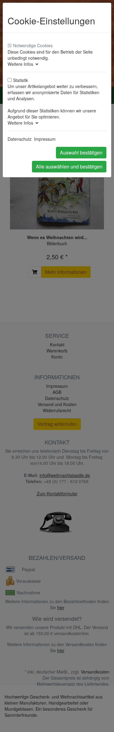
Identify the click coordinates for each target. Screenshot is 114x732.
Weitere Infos (22, 64)
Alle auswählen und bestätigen (69, 166)
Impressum (45, 139)
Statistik (20, 80)
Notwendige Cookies (33, 45)
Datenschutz (20, 139)
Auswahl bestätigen (81, 152)
